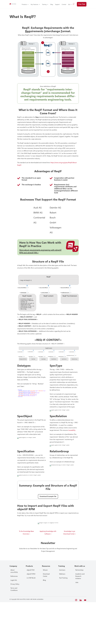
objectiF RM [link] (30, 570)
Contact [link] (64, 4)
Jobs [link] (76, 582)
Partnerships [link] (79, 570)
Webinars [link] (62, 574)
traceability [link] (71, 430)
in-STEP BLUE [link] (31, 578)
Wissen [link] (45, 570)
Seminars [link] (62, 570)
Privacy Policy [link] (14, 584)
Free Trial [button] (81, 4)
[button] (76, 600)
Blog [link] (51, 4)
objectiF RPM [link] (31, 574)
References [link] (14, 576)
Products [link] (24, 4)
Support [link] (57, 4)
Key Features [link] (34, 4)
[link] (13, 4)
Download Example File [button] (48, 496)
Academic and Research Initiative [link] (79, 576)
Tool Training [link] (63, 578)
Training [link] (44, 4)
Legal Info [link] (13, 580)
